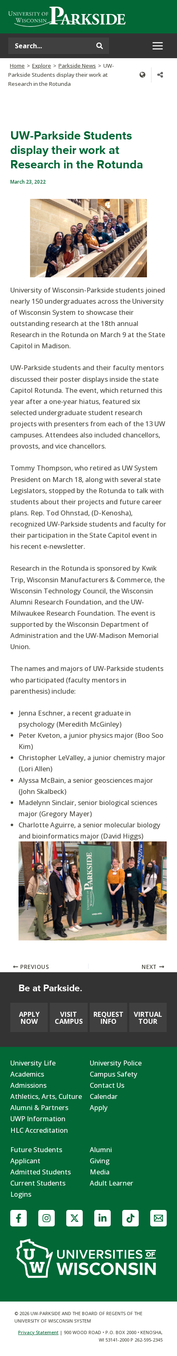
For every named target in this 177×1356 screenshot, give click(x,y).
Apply (99, 1107)
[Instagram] (46, 1218)
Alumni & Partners (39, 1107)
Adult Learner (111, 1183)
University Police (116, 1063)
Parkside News (77, 65)
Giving (99, 1160)
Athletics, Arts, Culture (46, 1096)
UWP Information (37, 1118)
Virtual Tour (148, 1017)
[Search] (99, 46)
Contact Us (107, 1085)
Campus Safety (113, 1074)
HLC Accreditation (39, 1130)
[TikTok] (130, 1218)
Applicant (25, 1160)
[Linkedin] (102, 1218)
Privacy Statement (38, 1332)
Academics (27, 1074)
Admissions (28, 1085)
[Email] (158, 1218)
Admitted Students (40, 1171)
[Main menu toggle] (157, 46)
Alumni (101, 1149)
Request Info (108, 1017)
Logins (20, 1194)
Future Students (36, 1149)
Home (17, 65)
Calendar (104, 1096)
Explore (41, 65)
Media (99, 1171)
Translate (142, 74)
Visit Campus (69, 1017)
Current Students (37, 1183)
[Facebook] (18, 1218)
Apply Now (29, 1017)
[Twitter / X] (74, 1218)
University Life (33, 1063)
